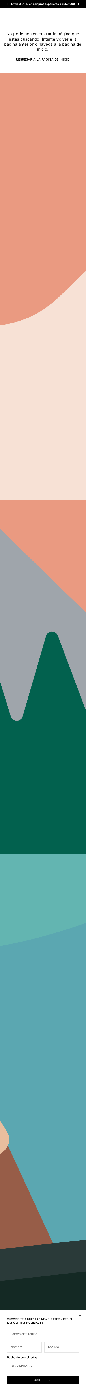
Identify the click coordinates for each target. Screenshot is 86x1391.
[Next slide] (78, 4)
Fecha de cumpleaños (22, 1357)
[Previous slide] (7, 4)
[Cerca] (80, 1316)
